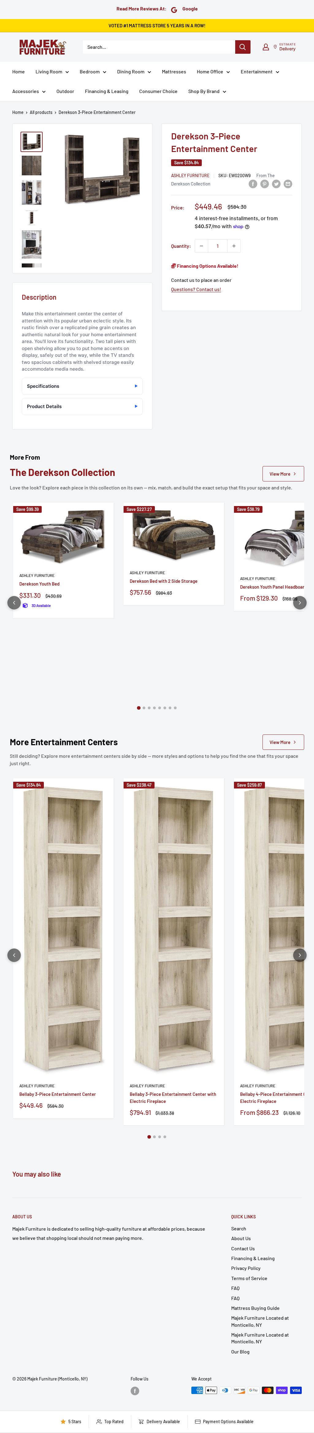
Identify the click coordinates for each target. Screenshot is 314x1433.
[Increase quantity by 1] (234, 245)
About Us (241, 1238)
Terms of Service (249, 1278)
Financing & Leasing (106, 91)
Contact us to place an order (201, 280)
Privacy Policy (246, 1268)
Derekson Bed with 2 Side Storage (163, 581)
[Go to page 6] (164, 708)
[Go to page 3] (149, 708)
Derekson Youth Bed (39, 583)
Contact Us (243, 1248)
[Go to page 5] (159, 708)
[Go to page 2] (144, 708)
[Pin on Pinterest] (264, 183)
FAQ (235, 1288)
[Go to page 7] (170, 708)
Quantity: (181, 246)
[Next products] (300, 602)
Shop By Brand (204, 91)
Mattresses (174, 71)
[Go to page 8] (175, 708)
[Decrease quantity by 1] (201, 245)
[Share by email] (288, 183)
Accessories (25, 91)
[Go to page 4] (154, 708)
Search (238, 1228)
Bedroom (90, 71)
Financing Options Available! (207, 266)
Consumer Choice (158, 91)
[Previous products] (14, 602)
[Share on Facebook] (253, 183)
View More (280, 474)
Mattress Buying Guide (255, 1308)
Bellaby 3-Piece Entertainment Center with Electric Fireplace (173, 1097)
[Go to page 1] (139, 708)
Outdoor (65, 91)
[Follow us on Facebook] (135, 1391)
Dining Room (130, 71)
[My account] (266, 47)
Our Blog (240, 1351)
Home (18, 71)
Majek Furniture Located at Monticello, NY (260, 1321)
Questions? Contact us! (196, 289)
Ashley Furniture (190, 175)
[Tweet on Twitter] (276, 183)
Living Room (49, 71)
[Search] (243, 47)
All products (41, 112)
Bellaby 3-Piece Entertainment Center (57, 1094)
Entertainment (257, 71)
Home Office (210, 71)
